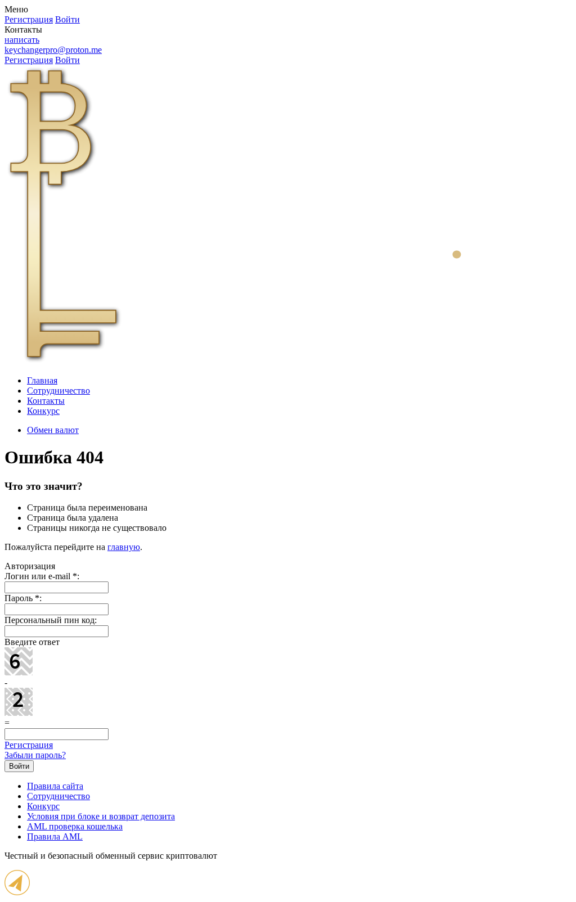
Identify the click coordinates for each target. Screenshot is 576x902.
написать (21, 39)
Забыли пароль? (35, 755)
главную (123, 547)
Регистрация (28, 745)
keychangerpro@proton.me (53, 50)
